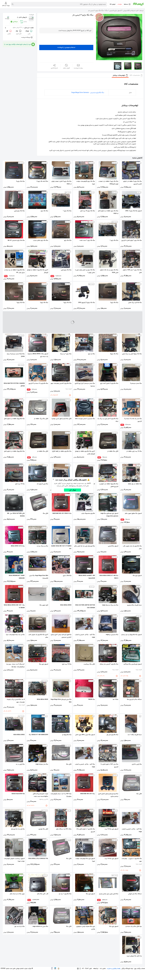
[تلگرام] (78, 968)
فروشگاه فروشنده (25, 37)
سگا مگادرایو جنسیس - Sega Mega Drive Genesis (87, 93)
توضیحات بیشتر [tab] (119, 75)
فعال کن (72, 490)
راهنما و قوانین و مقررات (113, 968)
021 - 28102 (85, 968)
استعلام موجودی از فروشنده (66, 47)
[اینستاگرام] (80, 968)
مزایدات (120, 4)
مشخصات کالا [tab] (135, 75)
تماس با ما (103, 968)
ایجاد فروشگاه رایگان (127, 968)
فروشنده (31, 15)
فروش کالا (112, 4)
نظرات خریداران (23, 28)
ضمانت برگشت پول (139, 968)
